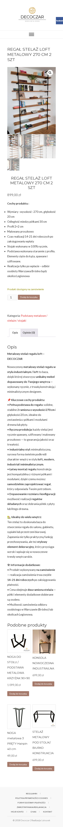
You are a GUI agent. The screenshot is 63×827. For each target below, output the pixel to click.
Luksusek (46, 820)
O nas (33, 811)
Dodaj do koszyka (28, 297)
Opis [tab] (15, 332)
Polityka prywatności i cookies (31, 798)
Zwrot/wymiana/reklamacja (31, 807)
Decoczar (25, 820)
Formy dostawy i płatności (31, 802)
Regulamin (31, 793)
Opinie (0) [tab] (29, 332)
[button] (50, 73)
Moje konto (17, 811)
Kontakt (47, 811)
